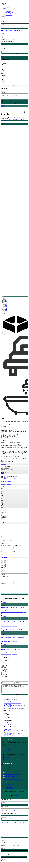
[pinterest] (7, 749)
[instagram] (9, 749)
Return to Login (5, 54)
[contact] (2, 836)
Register (14, 44)
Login (14, 28)
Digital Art (17, 795)
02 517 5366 (6, 757)
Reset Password (14, 53)
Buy (4, 4)
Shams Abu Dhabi (24, 119)
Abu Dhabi (24, 117)
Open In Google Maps (6, 481)
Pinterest (12, 120)
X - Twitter (7, 120)
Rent (4, 8)
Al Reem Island (9, 12)
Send (14, 849)
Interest (22, 553)
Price (14, 85)
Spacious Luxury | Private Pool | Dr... (12, 705)
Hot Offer (8, 6)
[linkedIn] (5, 749)
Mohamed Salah (4, 859)
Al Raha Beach (9, 785)
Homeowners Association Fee (20, 547)
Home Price (3, 550)
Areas (4, 10)
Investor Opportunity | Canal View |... (12, 703)
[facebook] (3, 749)
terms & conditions (12, 39)
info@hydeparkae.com (8, 759)
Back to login (18, 822)
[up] (1, 836)
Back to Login (4, 46)
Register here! (4, 822)
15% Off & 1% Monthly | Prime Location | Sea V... (13, 607)
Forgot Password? (19, 30)
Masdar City (9, 15)
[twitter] (4, 749)
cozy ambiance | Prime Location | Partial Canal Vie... (13, 621)
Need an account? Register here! (8, 30)
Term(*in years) (4, 553)
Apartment (3, 105)
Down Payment (22, 550)
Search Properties (14, 103)
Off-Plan (8, 7)
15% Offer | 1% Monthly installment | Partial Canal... (13, 649)
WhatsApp (16, 120)
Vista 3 (9, 626)
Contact (5, 16)
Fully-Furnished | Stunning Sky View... (13, 708)
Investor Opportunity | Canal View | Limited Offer (13, 637)
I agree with (9, 39)
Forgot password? (11, 822)
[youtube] (8, 749)
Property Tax (19, 545)
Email (21, 120)
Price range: (3, 95)
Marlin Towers (11, 612)
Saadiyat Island (9, 13)
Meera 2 (18, 119)
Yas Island (8, 11)
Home (4, 3)
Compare (14, 856)
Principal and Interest (5, 545)
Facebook (3, 120)
